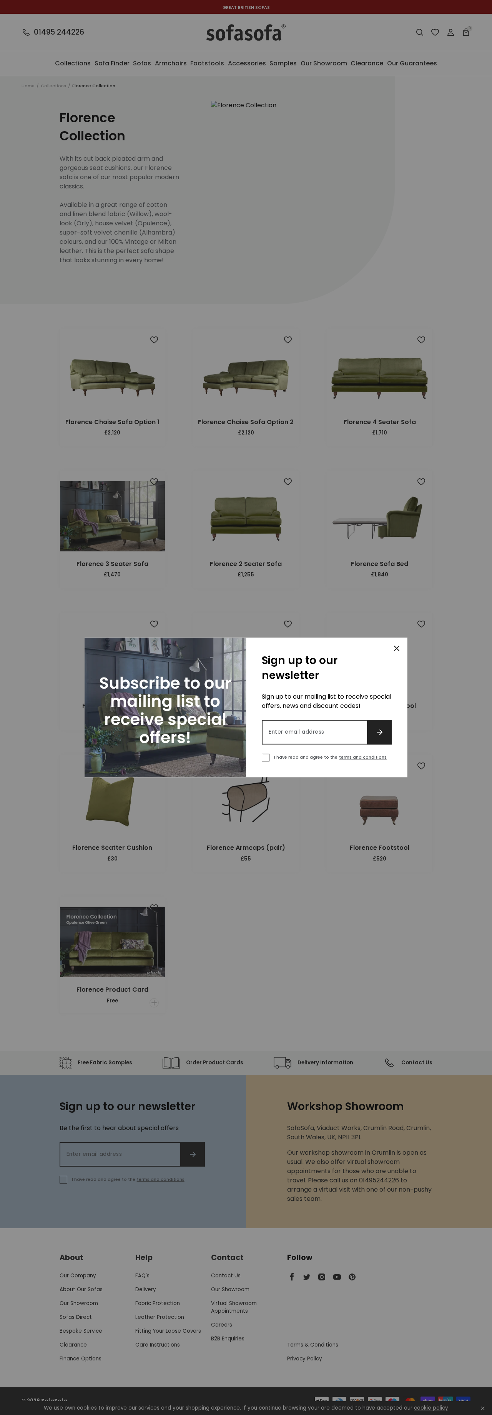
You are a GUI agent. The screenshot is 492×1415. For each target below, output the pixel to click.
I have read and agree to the (330, 757)
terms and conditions (363, 757)
